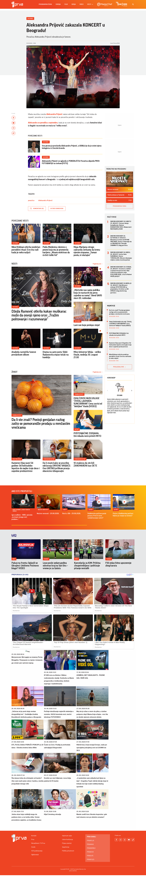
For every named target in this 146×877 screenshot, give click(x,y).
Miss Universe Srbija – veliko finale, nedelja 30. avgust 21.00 (87, 355)
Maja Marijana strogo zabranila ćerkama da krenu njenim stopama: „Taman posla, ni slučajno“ (87, 251)
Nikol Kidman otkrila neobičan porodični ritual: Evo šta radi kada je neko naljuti (26, 250)
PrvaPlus (90, 840)
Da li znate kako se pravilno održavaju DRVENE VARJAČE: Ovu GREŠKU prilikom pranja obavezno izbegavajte (57, 467)
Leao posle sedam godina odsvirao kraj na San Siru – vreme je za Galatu (55, 566)
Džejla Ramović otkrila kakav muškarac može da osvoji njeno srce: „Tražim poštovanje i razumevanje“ (39, 315)
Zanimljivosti (17, 415)
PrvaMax (90, 844)
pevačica (31, 200)
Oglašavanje (35, 854)
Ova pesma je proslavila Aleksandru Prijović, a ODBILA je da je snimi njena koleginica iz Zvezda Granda (71, 147)
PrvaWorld (91, 848)
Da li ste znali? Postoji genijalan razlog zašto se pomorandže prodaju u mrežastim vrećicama (41, 423)
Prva (32, 839)
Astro (77, 429)
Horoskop (111, 378)
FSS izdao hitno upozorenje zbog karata (118, 564)
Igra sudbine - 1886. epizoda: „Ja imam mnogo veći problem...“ (22, 517)
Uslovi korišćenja (67, 839)
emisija (58, 4)
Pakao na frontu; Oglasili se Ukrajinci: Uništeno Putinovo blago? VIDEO (25, 566)
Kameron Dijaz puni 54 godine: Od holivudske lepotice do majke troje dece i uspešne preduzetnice (26, 467)
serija (74, 4)
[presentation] (107, 391)
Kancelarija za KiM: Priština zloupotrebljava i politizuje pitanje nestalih (87, 566)
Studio (33, 847)
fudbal (46, 559)
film (66, 4)
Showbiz (30, 18)
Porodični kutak (49, 459)
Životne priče (17, 459)
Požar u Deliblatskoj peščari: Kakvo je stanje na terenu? (123, 515)
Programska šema (45, 4)
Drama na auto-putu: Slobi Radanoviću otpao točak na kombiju (56, 355)
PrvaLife (90, 855)
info (14, 559)
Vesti (64, 509)
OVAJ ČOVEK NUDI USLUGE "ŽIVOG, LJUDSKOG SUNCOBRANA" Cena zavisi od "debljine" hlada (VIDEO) (88, 402)
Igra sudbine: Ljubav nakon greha (21, 510)
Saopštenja (65, 847)
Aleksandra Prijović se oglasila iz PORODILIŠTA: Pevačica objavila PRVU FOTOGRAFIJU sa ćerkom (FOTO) (71, 162)
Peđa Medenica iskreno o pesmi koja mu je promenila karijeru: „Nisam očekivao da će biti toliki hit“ (56, 251)
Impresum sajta (67, 835)
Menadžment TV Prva (38, 843)
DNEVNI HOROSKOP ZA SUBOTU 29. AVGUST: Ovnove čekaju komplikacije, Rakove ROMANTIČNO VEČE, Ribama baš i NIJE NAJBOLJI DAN (121, 225)
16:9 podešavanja (36, 851)
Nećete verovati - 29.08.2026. (48, 513)
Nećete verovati (43, 509)
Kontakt (33, 835)
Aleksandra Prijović (54, 114)
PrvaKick (90, 852)
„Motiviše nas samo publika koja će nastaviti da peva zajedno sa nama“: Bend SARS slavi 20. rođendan (88, 294)
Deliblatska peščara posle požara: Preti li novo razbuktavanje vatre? (97, 516)
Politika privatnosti (68, 851)
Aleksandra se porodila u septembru (43, 123)
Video (81, 4)
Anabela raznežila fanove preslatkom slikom (24, 353)
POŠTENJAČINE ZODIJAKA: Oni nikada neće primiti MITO (87, 434)
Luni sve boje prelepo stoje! (87, 325)
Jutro (90, 509)
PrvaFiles (90, 859)
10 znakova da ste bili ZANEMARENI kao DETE (85, 464)
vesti (89, 4)
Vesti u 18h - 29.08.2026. (71, 513)
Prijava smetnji (66, 843)
